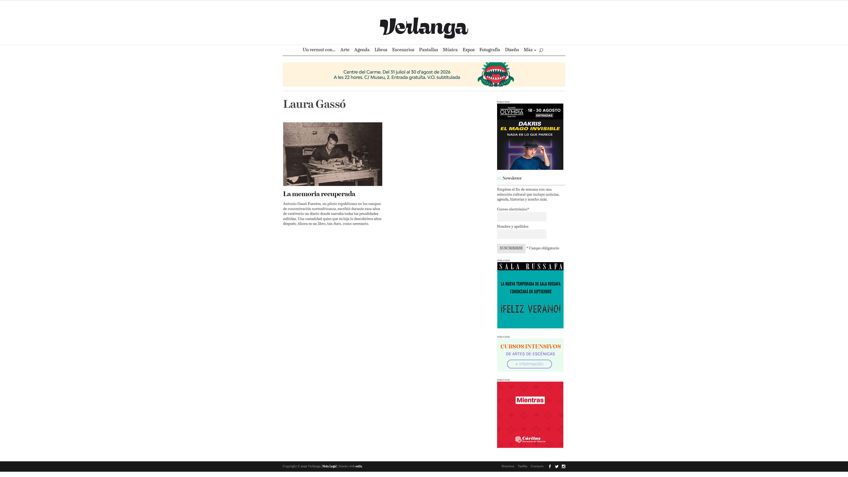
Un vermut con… (319, 50)
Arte (344, 50)
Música (450, 50)
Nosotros (508, 466)
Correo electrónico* (513, 209)
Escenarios (403, 50)
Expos (469, 50)
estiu (359, 466)
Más (528, 50)
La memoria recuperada (319, 194)
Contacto (537, 466)
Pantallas (428, 50)
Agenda (362, 50)
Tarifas (522, 466)
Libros (381, 50)
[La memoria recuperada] (332, 154)
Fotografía (489, 50)
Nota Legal (329, 466)
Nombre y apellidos (512, 227)
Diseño (512, 50)
